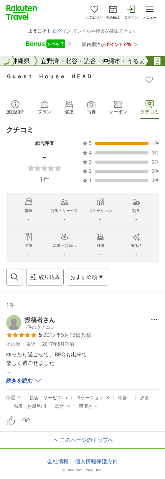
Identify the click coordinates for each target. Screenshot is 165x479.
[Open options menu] (154, 319)
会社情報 (58, 461)
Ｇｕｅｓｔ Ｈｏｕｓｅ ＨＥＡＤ (49, 76)
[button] (30, 322)
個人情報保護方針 (96, 461)
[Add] (149, 79)
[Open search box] (14, 277)
